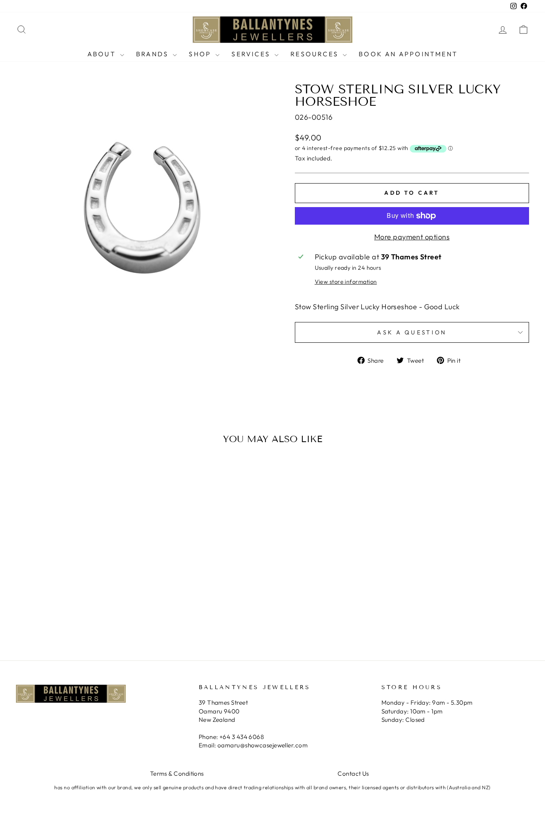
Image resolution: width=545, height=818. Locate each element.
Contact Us (353, 773)
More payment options (412, 236)
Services (251, 54)
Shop (201, 54)
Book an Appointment (408, 54)
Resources (315, 54)
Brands (153, 54)
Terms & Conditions (177, 773)
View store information (346, 281)
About (102, 54)
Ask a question (411, 332)
